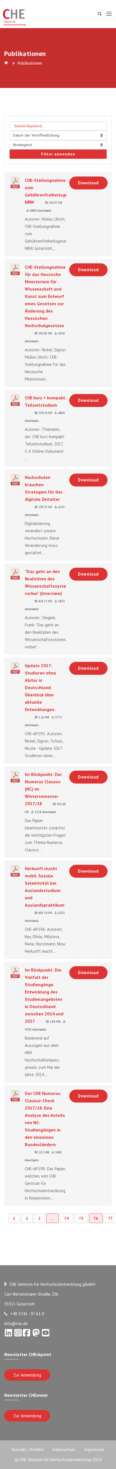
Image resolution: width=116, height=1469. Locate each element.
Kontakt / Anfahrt (28, 1449)
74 (66, 1218)
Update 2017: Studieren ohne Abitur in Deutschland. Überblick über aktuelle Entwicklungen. (40, 687)
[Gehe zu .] (7, 63)
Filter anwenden (58, 154)
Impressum (94, 1449)
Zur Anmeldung (27, 1375)
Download (88, 182)
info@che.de (16, 1323)
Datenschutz (64, 1449)
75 (81, 1218)
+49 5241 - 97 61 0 (27, 1313)
